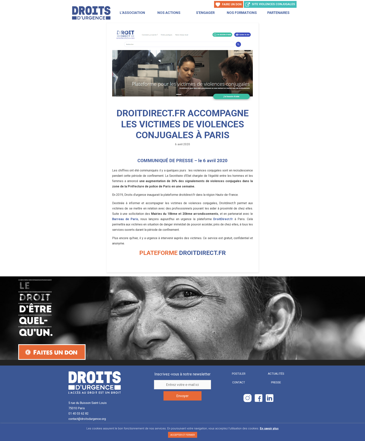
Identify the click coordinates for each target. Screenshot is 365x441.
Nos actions (168, 13)
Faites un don (55, 352)
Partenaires (278, 13)
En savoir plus (269, 428)
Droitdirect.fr (202, 252)
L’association (132, 13)
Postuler (238, 373)
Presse (276, 382)
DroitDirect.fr (223, 219)
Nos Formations (242, 13)
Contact (238, 382)
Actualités (276, 373)
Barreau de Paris (125, 219)
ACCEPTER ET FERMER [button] (182, 434)
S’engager (205, 13)
